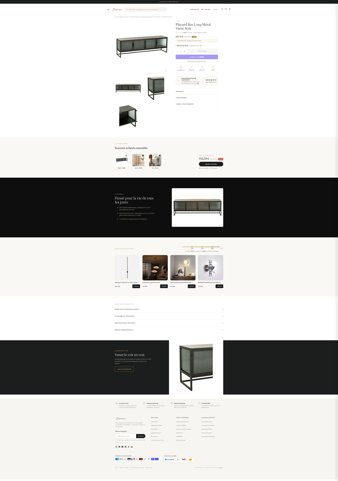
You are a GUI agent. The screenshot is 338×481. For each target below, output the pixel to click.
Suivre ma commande (182, 421)
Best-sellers (206, 9)
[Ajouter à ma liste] (166, 71)
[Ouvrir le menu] (108, 9)
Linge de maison (156, 433)
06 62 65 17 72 (211, 80)
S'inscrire (140, 436)
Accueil (117, 17)
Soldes (215, 9)
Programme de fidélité (208, 436)
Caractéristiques (197, 98)
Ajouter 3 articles (211, 164)
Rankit (221, 467)
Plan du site (149, 467)
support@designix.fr (210, 82)
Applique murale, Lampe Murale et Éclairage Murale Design (136, 17)
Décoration (154, 429)
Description (197, 91)
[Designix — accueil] (117, 9)
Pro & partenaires (206, 433)
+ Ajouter (136, 286)
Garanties (179, 433)
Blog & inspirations (207, 429)
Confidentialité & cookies (137, 467)
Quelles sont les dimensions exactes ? (127, 309)
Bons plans (154, 436)
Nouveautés (194, 9)
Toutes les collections (157, 440)
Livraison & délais (181, 425)
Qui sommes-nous (207, 421)
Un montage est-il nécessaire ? (125, 316)
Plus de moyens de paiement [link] (196, 61)
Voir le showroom (124, 369)
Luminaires (154, 421)
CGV (116, 467)
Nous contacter (180, 440)
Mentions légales (124, 467)
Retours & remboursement (183, 429)
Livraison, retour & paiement (197, 104)
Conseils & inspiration (208, 425)
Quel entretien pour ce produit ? (125, 323)
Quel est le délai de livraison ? (124, 330)
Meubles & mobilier (156, 425)
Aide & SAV (179, 436)
